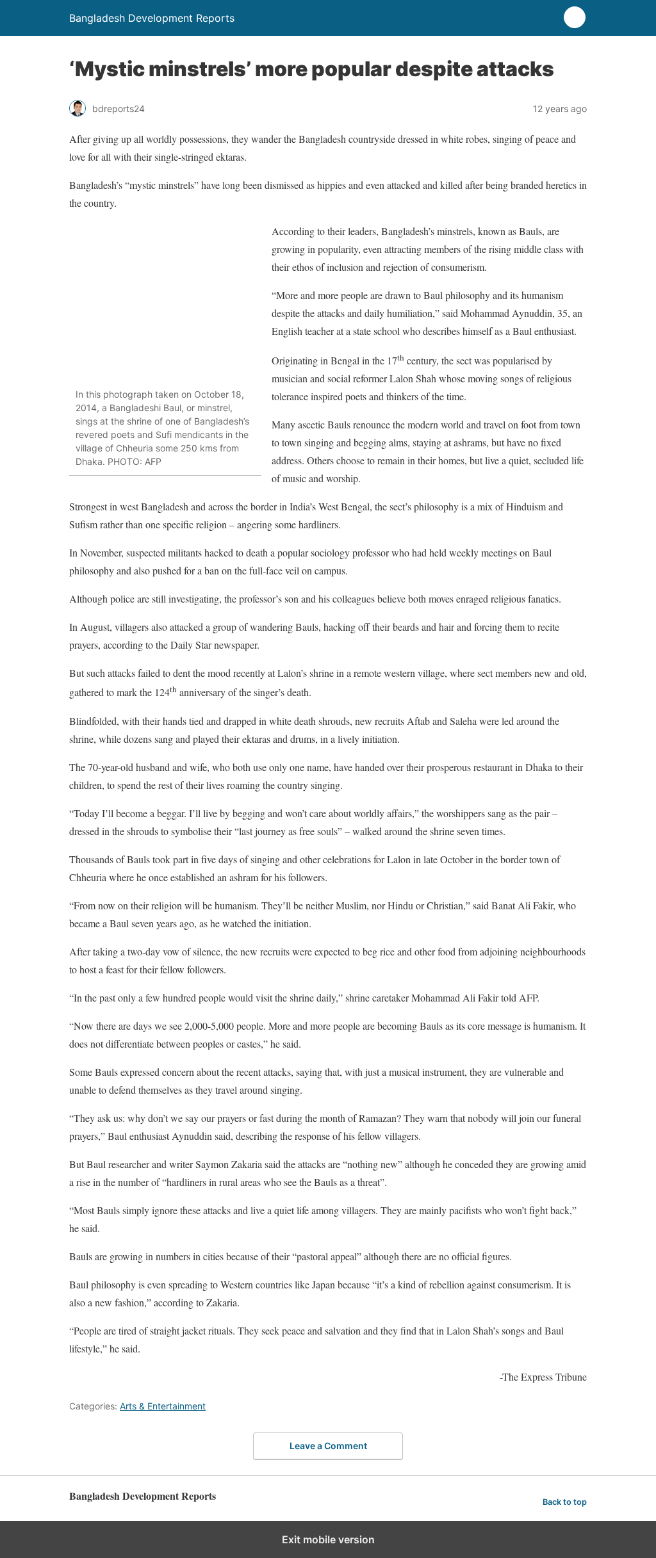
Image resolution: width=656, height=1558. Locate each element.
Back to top (565, 1502)
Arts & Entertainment (163, 1405)
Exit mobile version (328, 1539)
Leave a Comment (328, 1445)
